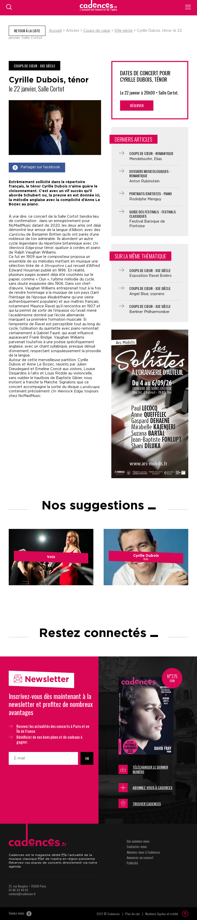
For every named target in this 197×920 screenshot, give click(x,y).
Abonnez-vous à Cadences (152, 787)
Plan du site (132, 914)
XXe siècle (123, 31)
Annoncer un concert (140, 857)
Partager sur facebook (40, 167)
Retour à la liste (27, 30)
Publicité (132, 862)
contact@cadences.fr (22, 894)
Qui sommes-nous (138, 841)
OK (87, 758)
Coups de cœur (96, 31)
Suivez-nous (17, 913)
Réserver (137, 105)
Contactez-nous (137, 846)
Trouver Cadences (147, 803)
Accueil (55, 31)
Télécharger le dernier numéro (150, 769)
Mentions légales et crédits (161, 914)
